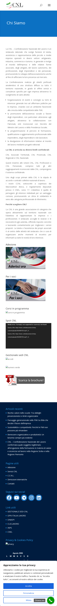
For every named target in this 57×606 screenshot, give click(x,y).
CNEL (10, 532)
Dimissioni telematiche (17, 479)
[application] (28, 336)
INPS (10, 528)
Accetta (28, 586)
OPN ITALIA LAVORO (17, 515)
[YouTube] (16, 498)
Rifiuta (28, 600)
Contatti (11, 483)
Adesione (12, 467)
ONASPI (11, 519)
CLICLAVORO (13, 524)
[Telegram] (24, 498)
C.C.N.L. (11, 475)
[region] (28, 583)
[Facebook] (9, 498)
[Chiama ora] (50, 600)
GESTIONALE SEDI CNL (18, 511)
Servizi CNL (12, 471)
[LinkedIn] (39, 498)
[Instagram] (31, 498)
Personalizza (28, 593)
